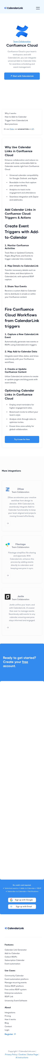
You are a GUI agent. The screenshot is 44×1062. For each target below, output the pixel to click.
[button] (38, 8)
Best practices (11, 124)
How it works (10, 1019)
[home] (13, 8)
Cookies (22, 1054)
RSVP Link (9, 996)
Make (12, 129)
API (32, 129)
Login (7, 1030)
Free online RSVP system (16, 989)
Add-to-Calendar (12, 953)
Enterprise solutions (13, 993)
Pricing (8, 1016)
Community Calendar (14, 976)
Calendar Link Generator (16, 950)
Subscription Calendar (15, 960)
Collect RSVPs (11, 957)
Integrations (10, 1012)
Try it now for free (22, 439)
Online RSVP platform (14, 986)
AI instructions (22, 1057)
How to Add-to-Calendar (16, 117)
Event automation (12, 964)
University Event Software (16, 1001)
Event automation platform (17, 979)
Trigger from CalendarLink (16, 120)
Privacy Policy (11, 1054)
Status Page (32, 1054)
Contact (8, 1026)
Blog (7, 1023)
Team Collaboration (22, 41)
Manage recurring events (16, 982)
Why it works (10, 113)
